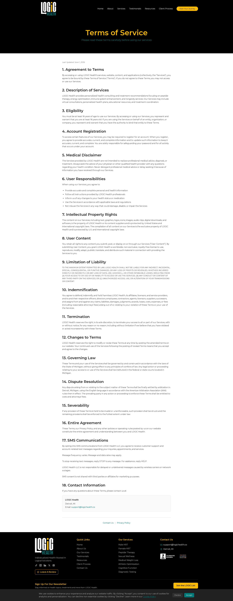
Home (80, 545)
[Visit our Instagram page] (40, 565)
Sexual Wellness (126, 556)
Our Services (83, 552)
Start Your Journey (187, 9)
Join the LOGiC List (185, 585)
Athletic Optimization (128, 564)
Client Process (83, 564)
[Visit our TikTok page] (36, 565)
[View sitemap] (53, 565)
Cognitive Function (127, 568)
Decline (177, 595)
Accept (189, 595)
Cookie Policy (149, 596)
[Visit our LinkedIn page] (45, 565)
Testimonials (83, 556)
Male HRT (123, 545)
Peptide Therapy (126, 552)
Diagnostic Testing (127, 572)
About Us (81, 548)
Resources (82, 560)
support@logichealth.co (83, 507)
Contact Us (108, 523)
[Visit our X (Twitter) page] (49, 565)
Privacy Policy (123, 523)
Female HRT (124, 548)
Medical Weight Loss (128, 560)
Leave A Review (48, 572)
